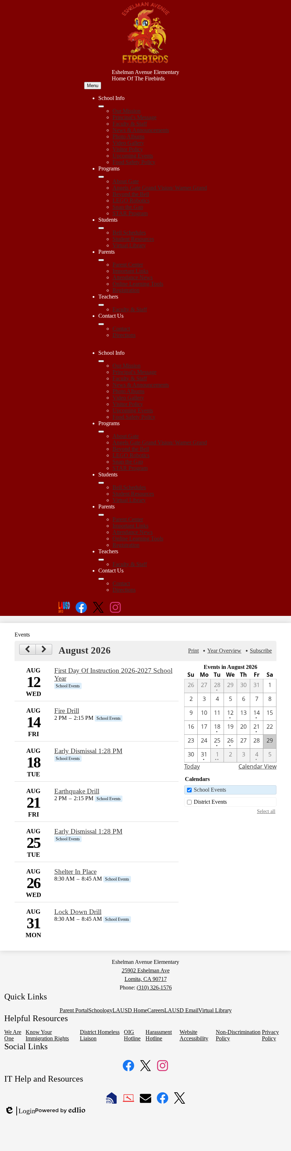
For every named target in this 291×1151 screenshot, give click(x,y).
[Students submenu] (101, 228)
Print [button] (193, 651)
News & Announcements (140, 130)
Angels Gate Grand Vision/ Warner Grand (159, 188)
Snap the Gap (127, 207)
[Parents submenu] (101, 260)
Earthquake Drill (76, 791)
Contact (121, 329)
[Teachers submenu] (101, 305)
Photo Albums (128, 136)
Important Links (130, 271)
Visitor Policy (127, 149)
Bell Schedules (129, 232)
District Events (210, 802)
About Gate (125, 181)
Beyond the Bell (130, 194)
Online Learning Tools (137, 284)
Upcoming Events (132, 156)
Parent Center (127, 265)
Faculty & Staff (129, 124)
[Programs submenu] (101, 177)
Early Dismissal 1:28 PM (88, 751)
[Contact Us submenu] (101, 324)
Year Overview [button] (224, 651)
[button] (101, 361)
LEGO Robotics (130, 200)
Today (192, 766)
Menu (92, 85)
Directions (124, 335)
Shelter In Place (75, 871)
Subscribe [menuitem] (261, 651)
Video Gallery (128, 143)
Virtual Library (129, 245)
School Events (210, 790)
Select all (266, 811)
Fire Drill (66, 710)
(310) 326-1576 (154, 987)
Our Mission (126, 111)
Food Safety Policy (133, 162)
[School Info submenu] (101, 106)
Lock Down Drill (77, 911)
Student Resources (133, 239)
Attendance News (132, 277)
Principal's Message (134, 117)
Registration (125, 290)
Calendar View (257, 766)
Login (19, 1111)
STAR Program (130, 213)
